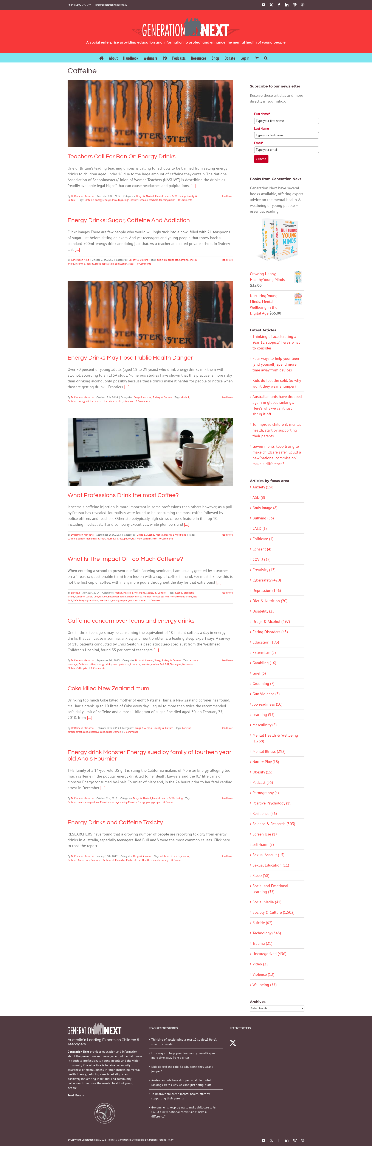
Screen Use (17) (266, 834)
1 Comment (155, 600)
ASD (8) (259, 497)
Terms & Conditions (119, 1139)
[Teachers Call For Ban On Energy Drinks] (150, 113)
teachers (153, 199)
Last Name (261, 128)
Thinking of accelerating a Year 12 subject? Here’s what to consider (276, 342)
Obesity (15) (262, 772)
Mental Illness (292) (269, 751)
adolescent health (170, 856)
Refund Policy (166, 1139)
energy (98, 199)
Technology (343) (267, 933)
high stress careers (96, 538)
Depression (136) (267, 590)
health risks (100, 401)
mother (147, 596)
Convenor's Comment (89, 860)
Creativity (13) (264, 569)
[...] (193, 185)
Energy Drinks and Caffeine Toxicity (115, 822)
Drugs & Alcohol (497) (271, 621)
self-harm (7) (263, 844)
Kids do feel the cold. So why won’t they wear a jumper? (182, 1069)
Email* (258, 143)
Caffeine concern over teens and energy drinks (131, 621)
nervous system (160, 596)
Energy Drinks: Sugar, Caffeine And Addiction (129, 220)
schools (144, 199)
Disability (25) (264, 611)
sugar (131, 263)
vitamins (128, 401)
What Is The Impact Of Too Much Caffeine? (125, 559)
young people (119, 600)
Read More (227, 196)
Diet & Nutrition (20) (270, 600)
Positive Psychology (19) (273, 803)
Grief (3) (259, 673)
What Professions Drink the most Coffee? (150, 446)
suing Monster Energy (133, 802)
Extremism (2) (264, 652)
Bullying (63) (263, 518)
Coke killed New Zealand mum (108, 688)
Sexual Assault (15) (268, 854)
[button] (266, 57)
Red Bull (164, 664)
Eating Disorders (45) (270, 631)
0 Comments (185, 199)
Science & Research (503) (274, 823)
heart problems (121, 664)
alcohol (185, 397)
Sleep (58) (261, 875)
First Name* (262, 114)
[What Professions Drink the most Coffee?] (150, 452)
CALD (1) (260, 528)
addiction (162, 259)
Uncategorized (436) (269, 953)
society (165, 860)
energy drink (110, 199)
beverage (73, 664)
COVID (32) (262, 559)
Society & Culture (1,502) (273, 912)
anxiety (194, 660)
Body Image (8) (265, 507)
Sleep (157, 660)
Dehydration (100, 596)
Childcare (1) (263, 538)
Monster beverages (110, 802)
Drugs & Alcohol (124, 121)
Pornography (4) (266, 792)
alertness (173, 259)
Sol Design (151, 1139)
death (81, 802)
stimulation (121, 263)
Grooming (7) (263, 683)
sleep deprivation (104, 263)
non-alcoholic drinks (181, 596)
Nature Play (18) (266, 761)
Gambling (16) (264, 662)
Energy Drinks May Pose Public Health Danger (150, 308)
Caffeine (89, 199)
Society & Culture (175, 121)
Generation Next (80, 259)
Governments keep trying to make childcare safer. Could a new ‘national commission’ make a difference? (183, 1111)
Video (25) (261, 964)
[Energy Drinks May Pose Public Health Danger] (150, 314)
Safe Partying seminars (85, 600)
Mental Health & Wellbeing (149, 121)
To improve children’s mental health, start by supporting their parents (277, 430)
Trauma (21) (262, 943)
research (155, 860)
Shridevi (75, 592)
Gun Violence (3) (266, 693)
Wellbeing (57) (265, 984)
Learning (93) (263, 714)
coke (85, 731)
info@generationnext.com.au (111, 4)
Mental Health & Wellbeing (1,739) (275, 738)
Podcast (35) (263, 782)
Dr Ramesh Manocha (82, 196)
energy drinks (85, 401)
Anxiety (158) (263, 487)
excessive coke (97, 731)
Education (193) (266, 642)
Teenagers (175, 664)
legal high (123, 199)
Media (129, 860)
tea (134, 538)
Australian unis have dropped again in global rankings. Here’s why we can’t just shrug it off (181, 1082)
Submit (261, 159)
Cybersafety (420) (267, 580)
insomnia (80, 263)
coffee (81, 538)
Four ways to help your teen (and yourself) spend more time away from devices (276, 364)
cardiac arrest (75, 731)
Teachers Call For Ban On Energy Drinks (150, 107)
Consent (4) (262, 549)
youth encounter (137, 600)
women (117, 731)
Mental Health (142, 860)
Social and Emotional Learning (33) (270, 888)
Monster (145, 664)
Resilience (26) (265, 813)
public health (115, 401)
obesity (90, 263)
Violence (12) (263, 974)
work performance (147, 538)
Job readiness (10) (267, 704)
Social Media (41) (267, 901)
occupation (125, 538)
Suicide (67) (262, 922)
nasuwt (134, 199)
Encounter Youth (117, 596)
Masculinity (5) (265, 724)
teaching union (167, 199)
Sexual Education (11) (271, 865)
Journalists (112, 538)
